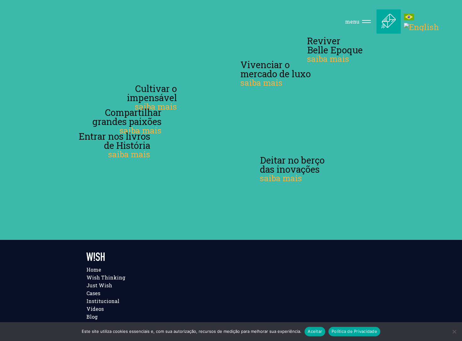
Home (93, 269)
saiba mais (156, 106)
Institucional (102, 301)
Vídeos (95, 309)
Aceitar (315, 331)
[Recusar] (454, 331)
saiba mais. (126, 62)
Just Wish (99, 285)
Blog (92, 316)
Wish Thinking (105, 277)
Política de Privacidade (354, 331)
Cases (93, 293)
